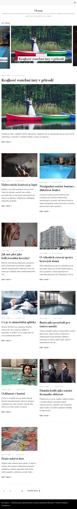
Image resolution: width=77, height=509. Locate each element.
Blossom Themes (54, 503)
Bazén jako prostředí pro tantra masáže (55, 324)
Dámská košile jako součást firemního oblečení (56, 392)
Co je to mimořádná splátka (19, 322)
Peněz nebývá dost (13, 458)
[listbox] (38, 47)
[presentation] (7, 47)
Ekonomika (20, 454)
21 (23, 491)
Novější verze (33, 491)
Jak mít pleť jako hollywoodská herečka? (16, 256)
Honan (38, 10)
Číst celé (6, 142)
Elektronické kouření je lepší (19, 185)
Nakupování (38, 55)
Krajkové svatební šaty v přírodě (38, 58)
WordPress (6, 505)
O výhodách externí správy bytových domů (56, 259)
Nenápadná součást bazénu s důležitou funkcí (57, 188)
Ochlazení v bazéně (13, 393)
